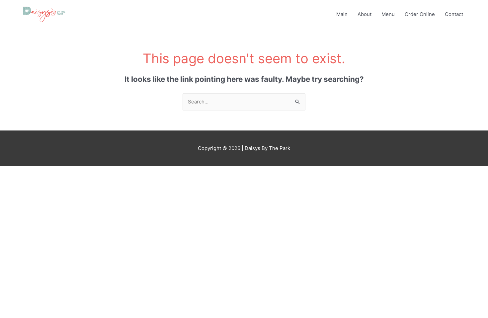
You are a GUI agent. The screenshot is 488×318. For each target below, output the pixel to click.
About (364, 14)
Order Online (420, 14)
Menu (388, 14)
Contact (454, 14)
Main (342, 14)
